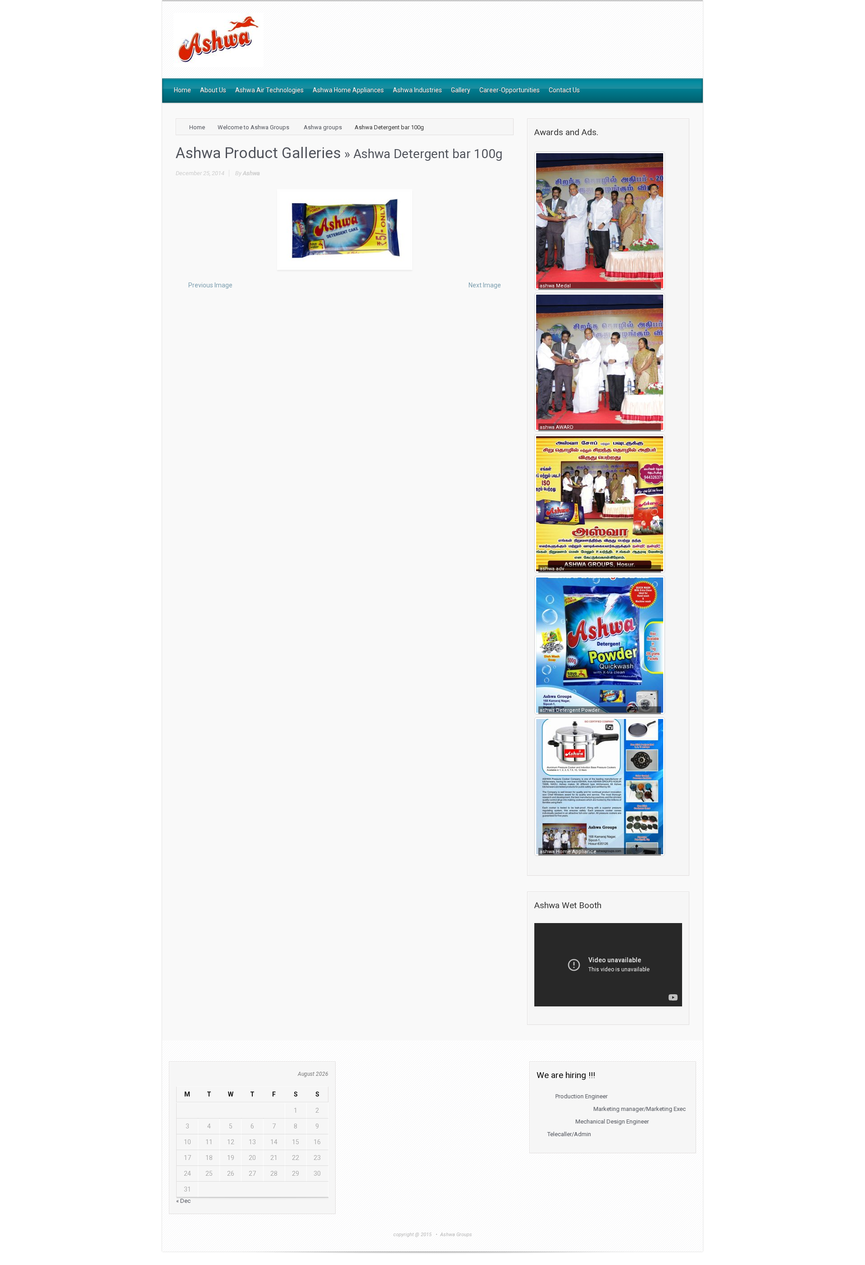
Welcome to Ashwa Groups (253, 127)
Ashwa (251, 173)
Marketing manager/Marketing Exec (609, 1109)
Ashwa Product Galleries (258, 153)
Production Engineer (550, 1096)
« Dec (183, 1200)
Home (197, 127)
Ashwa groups (323, 127)
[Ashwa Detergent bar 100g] (345, 229)
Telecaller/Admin (538, 1134)
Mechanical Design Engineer (581, 1121)
